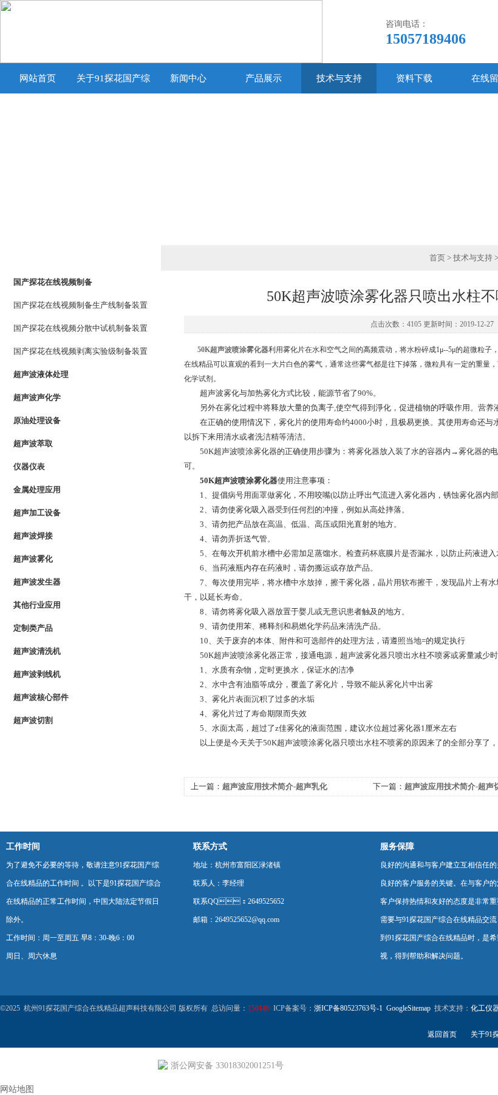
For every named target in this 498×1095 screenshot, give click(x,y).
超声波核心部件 (41, 697)
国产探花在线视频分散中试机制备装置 (80, 328)
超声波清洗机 (37, 651)
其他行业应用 (37, 604)
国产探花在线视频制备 (52, 281)
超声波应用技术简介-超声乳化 (274, 786)
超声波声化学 (37, 397)
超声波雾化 (33, 558)
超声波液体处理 (41, 374)
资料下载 (414, 78)
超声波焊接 (33, 535)
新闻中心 (188, 78)
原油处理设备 (37, 420)
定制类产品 (33, 627)
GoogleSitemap (408, 1008)
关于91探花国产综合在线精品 (113, 93)
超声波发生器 (37, 581)
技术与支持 (339, 78)
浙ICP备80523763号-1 (348, 1008)
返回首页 (442, 1034)
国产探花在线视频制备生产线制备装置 (80, 305)
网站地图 (17, 1089)
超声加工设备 (37, 512)
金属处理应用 (37, 489)
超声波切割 (33, 720)
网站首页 (37, 78)
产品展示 (263, 78)
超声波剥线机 (37, 674)
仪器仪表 (29, 466)
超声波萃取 (33, 443)
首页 (437, 257)
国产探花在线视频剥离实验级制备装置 (80, 351)
